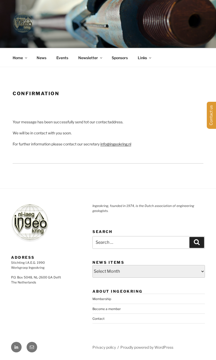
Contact (98, 319)
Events (62, 57)
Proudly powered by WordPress (146, 347)
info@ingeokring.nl (115, 144)
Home (18, 57)
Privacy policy (104, 347)
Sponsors (120, 57)
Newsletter (88, 57)
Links (142, 57)
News (41, 57)
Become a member (106, 309)
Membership (101, 299)
